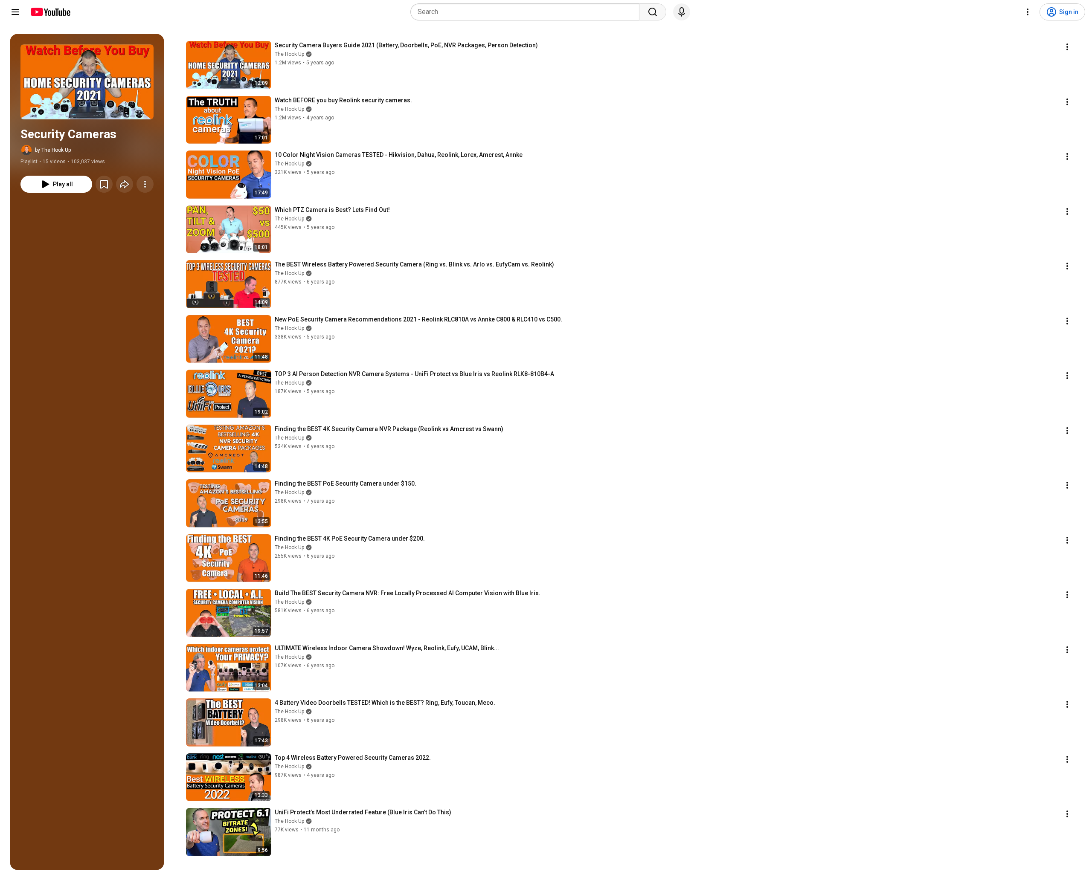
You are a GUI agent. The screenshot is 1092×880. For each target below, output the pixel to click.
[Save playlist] (104, 184)
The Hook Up (289, 54)
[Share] (124, 184)
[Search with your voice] (681, 11)
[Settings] (1027, 12)
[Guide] (15, 12)
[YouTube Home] (50, 12)
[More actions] (145, 184)
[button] (87, 81)
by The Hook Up (53, 150)
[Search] (652, 11)
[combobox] (527, 12)
